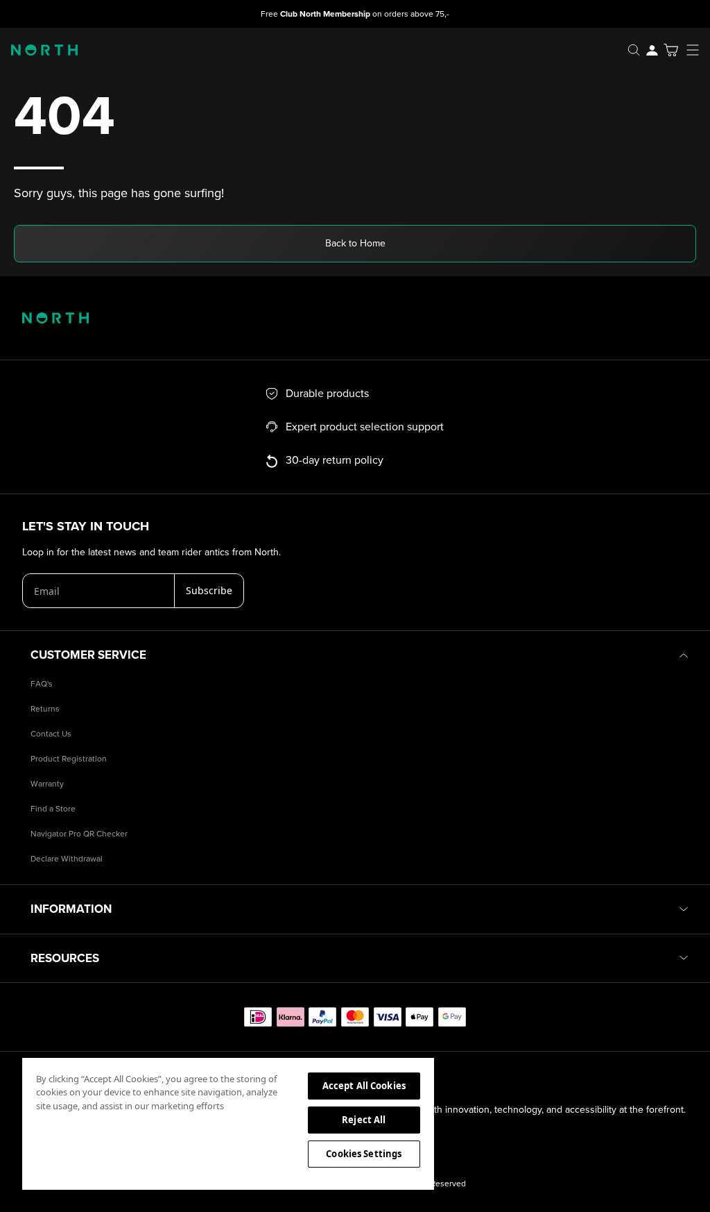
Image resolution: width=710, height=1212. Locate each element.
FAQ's (42, 684)
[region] (228, 1123)
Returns (45, 709)
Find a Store (53, 809)
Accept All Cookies (364, 1085)
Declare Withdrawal (67, 859)
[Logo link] (39, 50)
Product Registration (69, 759)
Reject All (364, 1119)
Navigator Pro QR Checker (79, 834)
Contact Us (51, 734)
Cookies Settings (363, 1153)
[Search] (634, 50)
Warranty (47, 784)
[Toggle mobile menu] (697, 50)
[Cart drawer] (671, 50)
